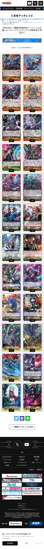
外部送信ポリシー (22, 505)
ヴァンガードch (29, 3)
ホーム (3, 20)
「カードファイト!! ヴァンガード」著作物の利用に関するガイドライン (22, 509)
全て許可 (10, 543)
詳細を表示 (38, 543)
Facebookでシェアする (22, 418)
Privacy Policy (6, 538)
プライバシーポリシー (22, 503)
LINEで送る (27, 418)
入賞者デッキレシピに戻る (23, 427)
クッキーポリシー (22, 507)
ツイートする (16, 418)
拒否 (26, 543)
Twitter (17, 444)
